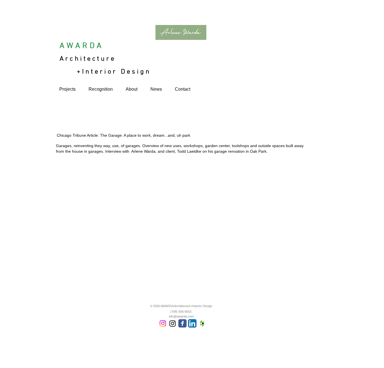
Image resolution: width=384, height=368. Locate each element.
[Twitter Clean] (305, 354)
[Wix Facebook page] (182, 323)
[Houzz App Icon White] (202, 323)
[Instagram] (163, 323)
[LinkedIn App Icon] (192, 323)
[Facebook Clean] (298, 354)
